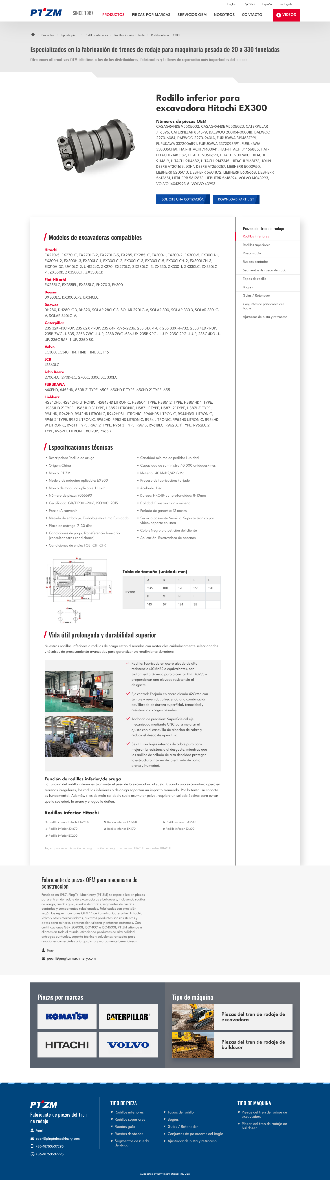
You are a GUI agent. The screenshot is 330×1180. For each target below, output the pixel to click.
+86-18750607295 (50, 1146)
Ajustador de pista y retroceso (265, 317)
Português (286, 4)
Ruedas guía (252, 253)
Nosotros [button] (224, 15)
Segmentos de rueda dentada (264, 270)
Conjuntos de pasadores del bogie (263, 306)
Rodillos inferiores (96, 35)
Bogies (248, 287)
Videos (289, 15)
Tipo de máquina (254, 1103)
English (231, 4)
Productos (48, 35)
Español (267, 4)
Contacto (252, 15)
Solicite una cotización (183, 199)
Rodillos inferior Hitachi (129, 35)
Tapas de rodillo (254, 279)
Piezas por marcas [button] (151, 15)
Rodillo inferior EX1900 (122, 822)
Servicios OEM (192, 15)
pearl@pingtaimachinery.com (71, 958)
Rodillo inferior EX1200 (181, 822)
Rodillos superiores (256, 245)
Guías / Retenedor (256, 295)
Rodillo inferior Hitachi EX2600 (69, 822)
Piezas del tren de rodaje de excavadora (253, 1017)
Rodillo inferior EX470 (121, 828)
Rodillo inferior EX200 (63, 835)
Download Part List (236, 199)
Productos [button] (113, 15)
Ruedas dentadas (255, 262)
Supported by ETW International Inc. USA (165, 1174)
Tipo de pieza (69, 35)
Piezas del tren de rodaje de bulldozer (253, 1045)
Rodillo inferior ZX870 (63, 828)
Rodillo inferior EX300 (180, 828)
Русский (249, 4)
